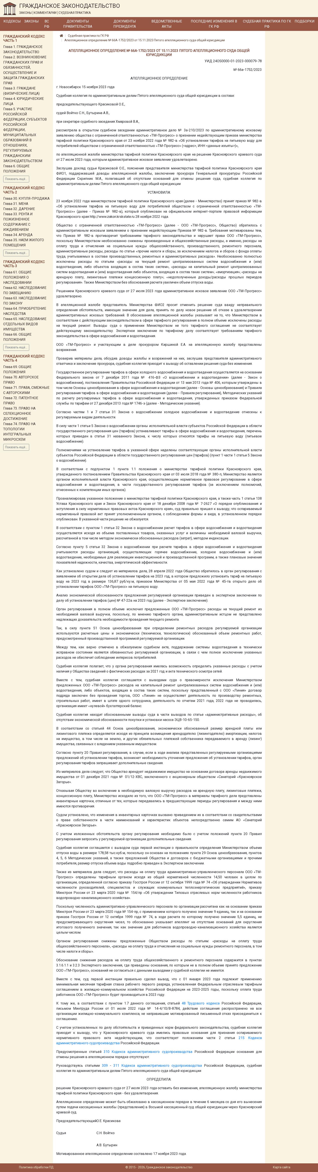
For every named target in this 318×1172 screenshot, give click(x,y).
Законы (31, 21)
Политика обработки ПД (36, 1167)
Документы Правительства (77, 24)
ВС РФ (46, 24)
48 (184, 1003)
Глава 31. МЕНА (15, 204)
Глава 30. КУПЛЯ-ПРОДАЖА (26, 198)
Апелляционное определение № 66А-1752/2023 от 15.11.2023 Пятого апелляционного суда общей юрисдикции (144, 40)
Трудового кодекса (203, 1003)
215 (241, 1038)
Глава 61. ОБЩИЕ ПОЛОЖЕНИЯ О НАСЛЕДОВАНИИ (17, 277)
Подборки (305, 21)
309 (105, 1066)
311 (116, 1066)
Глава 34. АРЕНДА (17, 235)
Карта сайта (281, 1167)
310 (106, 1052)
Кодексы (12, 21)
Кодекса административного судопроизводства (152, 1052)
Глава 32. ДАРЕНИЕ (19, 209)
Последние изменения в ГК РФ (214, 24)
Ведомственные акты (166, 24)
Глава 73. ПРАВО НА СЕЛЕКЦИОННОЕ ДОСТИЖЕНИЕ (19, 413)
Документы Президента (124, 24)
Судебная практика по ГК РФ (267, 24)
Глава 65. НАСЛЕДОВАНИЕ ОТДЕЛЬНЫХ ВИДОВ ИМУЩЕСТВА (24, 324)
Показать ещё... (16, 179)
